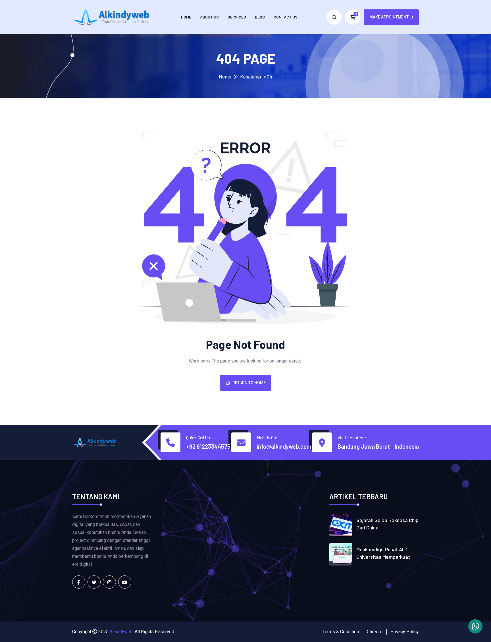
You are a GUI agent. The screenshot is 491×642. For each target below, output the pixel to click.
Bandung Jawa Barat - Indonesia (378, 446)
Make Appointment (389, 17)
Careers (374, 631)
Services (237, 17)
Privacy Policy (404, 631)
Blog (260, 17)
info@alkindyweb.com (284, 446)
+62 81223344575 (208, 446)
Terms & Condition (341, 631)
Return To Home (249, 382)
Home (186, 17)
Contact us (285, 17)
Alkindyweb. (122, 631)
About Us (209, 17)
